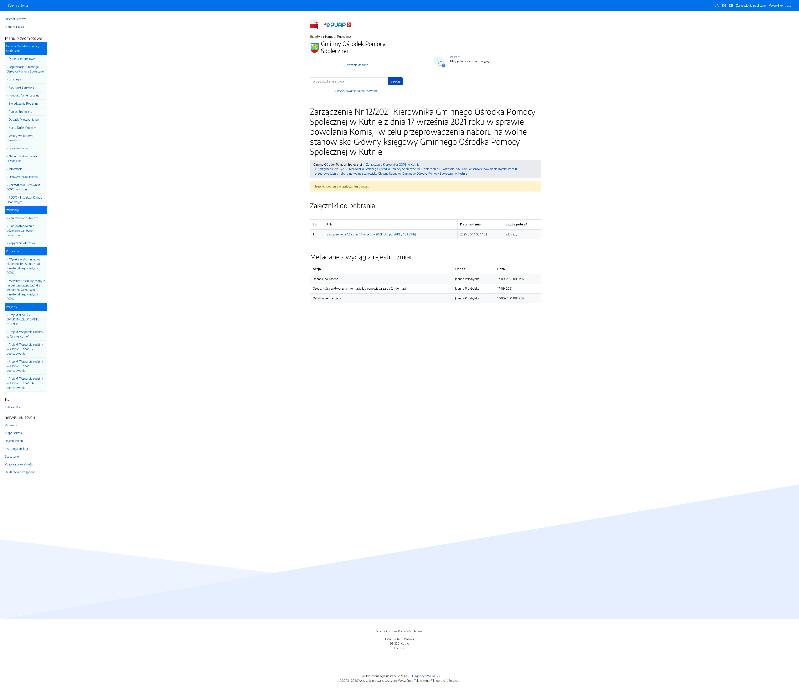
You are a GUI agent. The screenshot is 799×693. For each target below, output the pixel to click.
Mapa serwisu (14, 433)
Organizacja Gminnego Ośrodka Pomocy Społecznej (25, 69)
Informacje (15, 169)
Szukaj (395, 81)
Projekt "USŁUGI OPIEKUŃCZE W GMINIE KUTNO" (23, 319)
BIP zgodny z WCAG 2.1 (425, 676)
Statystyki (12, 456)
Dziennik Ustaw (15, 19)
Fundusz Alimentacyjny (24, 95)
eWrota (455, 57)
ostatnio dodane (357, 65)
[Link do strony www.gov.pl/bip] (316, 24)
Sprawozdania (18, 148)
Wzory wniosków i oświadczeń (20, 138)
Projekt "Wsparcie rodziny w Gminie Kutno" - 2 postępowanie (25, 349)
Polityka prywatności (19, 464)
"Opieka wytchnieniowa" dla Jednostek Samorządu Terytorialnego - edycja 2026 (24, 266)
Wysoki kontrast (780, 5)
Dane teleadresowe (22, 58)
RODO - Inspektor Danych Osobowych (25, 199)
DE (731, 5)
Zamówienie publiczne (23, 218)
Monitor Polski (14, 27)
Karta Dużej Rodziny (22, 127)
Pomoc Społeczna (20, 111)
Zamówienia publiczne (751, 5)
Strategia (15, 79)
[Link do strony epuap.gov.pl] (337, 24)
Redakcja (11, 425)
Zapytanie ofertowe (22, 243)
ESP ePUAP (13, 407)
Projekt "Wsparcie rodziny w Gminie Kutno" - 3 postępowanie (25, 365)
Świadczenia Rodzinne (23, 103)
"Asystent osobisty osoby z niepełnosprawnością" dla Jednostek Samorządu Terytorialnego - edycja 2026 (26, 289)
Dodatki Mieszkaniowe (24, 119)
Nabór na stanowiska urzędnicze (22, 158)
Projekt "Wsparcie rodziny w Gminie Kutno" (25, 334)
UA (717, 5)
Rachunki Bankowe (21, 87)
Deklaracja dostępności (20, 472)
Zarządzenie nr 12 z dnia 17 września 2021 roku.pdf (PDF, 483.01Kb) (371, 234)
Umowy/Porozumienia (23, 177)
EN (724, 5)
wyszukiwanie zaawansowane (357, 91)
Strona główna (18, 5)
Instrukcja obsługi (16, 448)
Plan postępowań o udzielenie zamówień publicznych (20, 230)
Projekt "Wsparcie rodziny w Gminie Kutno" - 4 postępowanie (25, 383)
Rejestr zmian (14, 441)
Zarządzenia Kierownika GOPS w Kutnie (24, 187)
